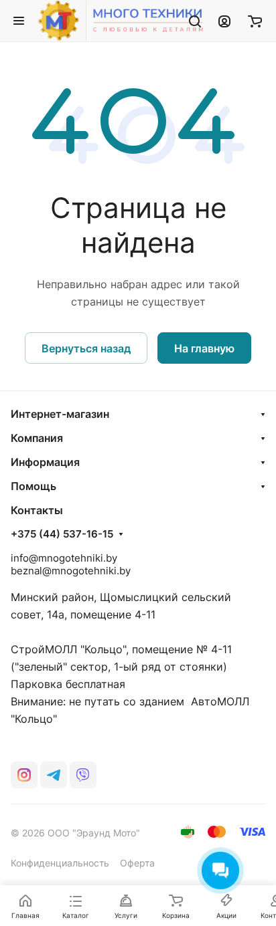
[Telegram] (53, 775)
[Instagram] (24, 775)
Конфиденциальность (60, 863)
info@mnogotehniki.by (64, 558)
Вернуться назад (86, 348)
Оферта (137, 863)
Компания (37, 438)
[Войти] (224, 20)
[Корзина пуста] (255, 20)
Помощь (33, 486)
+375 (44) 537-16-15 (62, 534)
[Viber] (83, 775)
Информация (45, 462)
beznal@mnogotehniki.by (71, 570)
